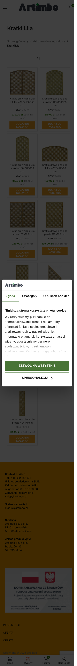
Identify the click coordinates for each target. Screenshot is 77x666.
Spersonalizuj (35, 377)
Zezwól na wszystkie (37, 365)
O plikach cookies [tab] (56, 296)
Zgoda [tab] (10, 296)
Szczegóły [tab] (29, 296)
